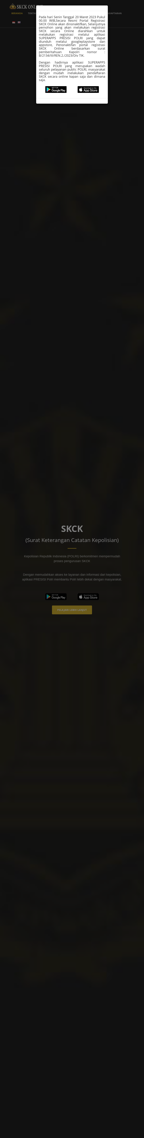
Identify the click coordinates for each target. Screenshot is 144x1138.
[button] (56, 90)
